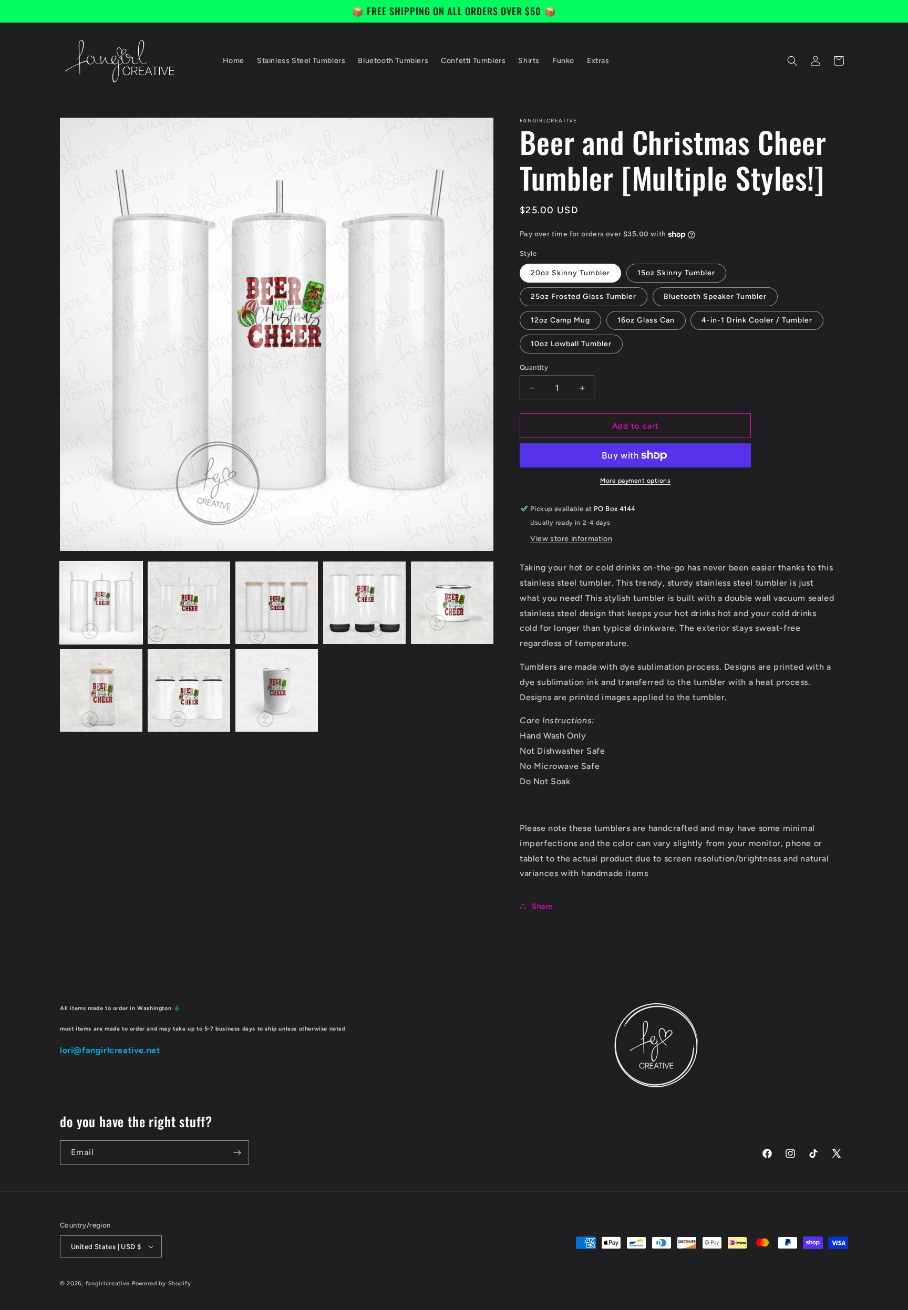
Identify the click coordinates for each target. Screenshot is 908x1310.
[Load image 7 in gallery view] (189, 690)
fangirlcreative (108, 1283)
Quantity (534, 367)
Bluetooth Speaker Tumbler (715, 296)
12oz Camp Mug (560, 320)
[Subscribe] (237, 1152)
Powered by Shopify (161, 1283)
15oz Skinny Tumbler (676, 272)
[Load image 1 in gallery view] (101, 603)
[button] (792, 60)
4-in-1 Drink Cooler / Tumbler (756, 320)
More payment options (635, 480)
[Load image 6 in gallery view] (101, 690)
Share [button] (542, 906)
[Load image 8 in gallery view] (276, 690)
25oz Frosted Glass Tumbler (583, 296)
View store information (571, 538)
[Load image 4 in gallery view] (364, 603)
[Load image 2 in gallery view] (189, 603)
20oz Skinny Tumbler (570, 272)
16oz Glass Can (646, 320)
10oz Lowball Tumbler (571, 343)
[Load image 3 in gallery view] (276, 603)
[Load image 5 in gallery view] (452, 603)
